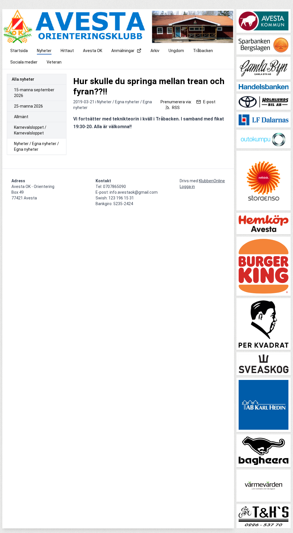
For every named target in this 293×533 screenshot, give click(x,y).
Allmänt (21, 116)
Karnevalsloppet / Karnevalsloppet (30, 130)
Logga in (187, 186)
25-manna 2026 (28, 106)
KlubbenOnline (212, 181)
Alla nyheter (23, 79)
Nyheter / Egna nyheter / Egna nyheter (36, 146)
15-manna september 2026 (34, 93)
